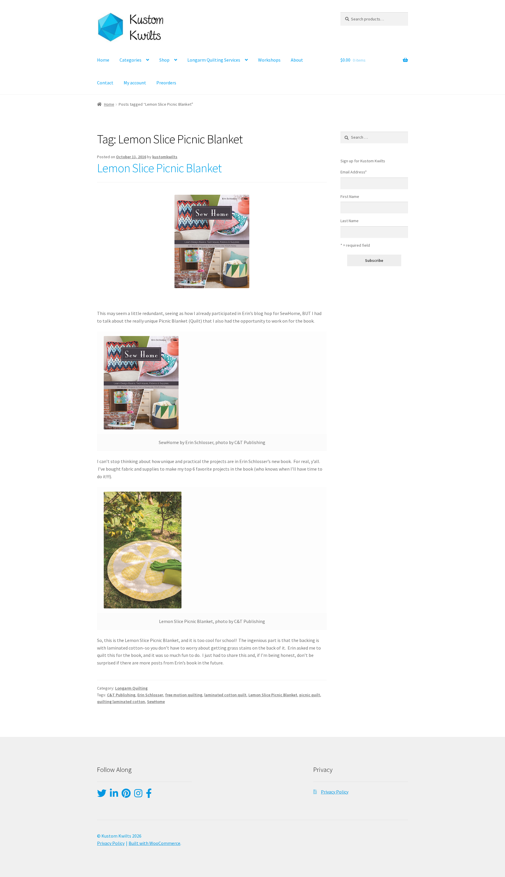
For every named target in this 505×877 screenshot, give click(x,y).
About (297, 60)
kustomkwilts (164, 156)
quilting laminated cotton (121, 701)
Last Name (349, 220)
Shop (164, 60)
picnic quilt (309, 694)
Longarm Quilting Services (213, 60)
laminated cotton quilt (225, 694)
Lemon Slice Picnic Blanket (159, 167)
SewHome (156, 701)
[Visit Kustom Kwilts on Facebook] (149, 795)
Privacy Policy (334, 792)
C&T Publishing (121, 694)
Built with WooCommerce (154, 843)
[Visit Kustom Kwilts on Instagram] (138, 795)
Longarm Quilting (131, 688)
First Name (349, 196)
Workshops (269, 60)
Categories (130, 60)
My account (135, 83)
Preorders (166, 83)
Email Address (353, 172)
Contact (105, 83)
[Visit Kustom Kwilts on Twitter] (101, 795)
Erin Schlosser (150, 694)
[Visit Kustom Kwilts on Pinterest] (126, 795)
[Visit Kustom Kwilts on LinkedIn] (114, 795)
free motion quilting (183, 694)
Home (103, 60)
